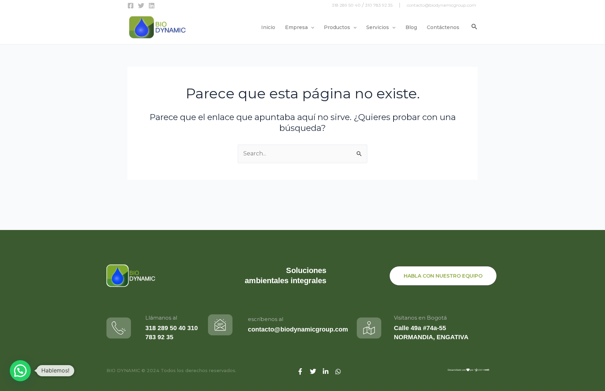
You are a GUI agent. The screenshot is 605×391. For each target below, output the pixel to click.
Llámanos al (161, 317)
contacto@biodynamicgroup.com (441, 5)
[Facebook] (130, 5)
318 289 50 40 (346, 5)
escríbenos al (265, 319)
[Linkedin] (151, 5)
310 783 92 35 (378, 5)
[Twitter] (141, 5)
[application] (311, 27)
